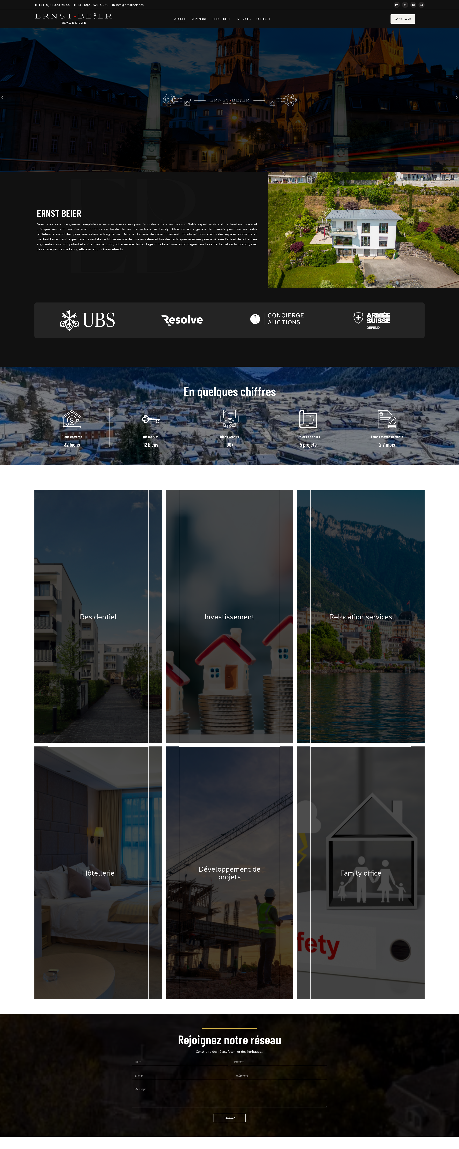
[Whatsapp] (421, 5)
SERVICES (244, 19)
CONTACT (263, 19)
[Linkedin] (397, 5)
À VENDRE (199, 19)
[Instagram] (405, 5)
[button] (2, 97)
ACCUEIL (180, 19)
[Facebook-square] (413, 5)
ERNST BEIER (221, 19)
